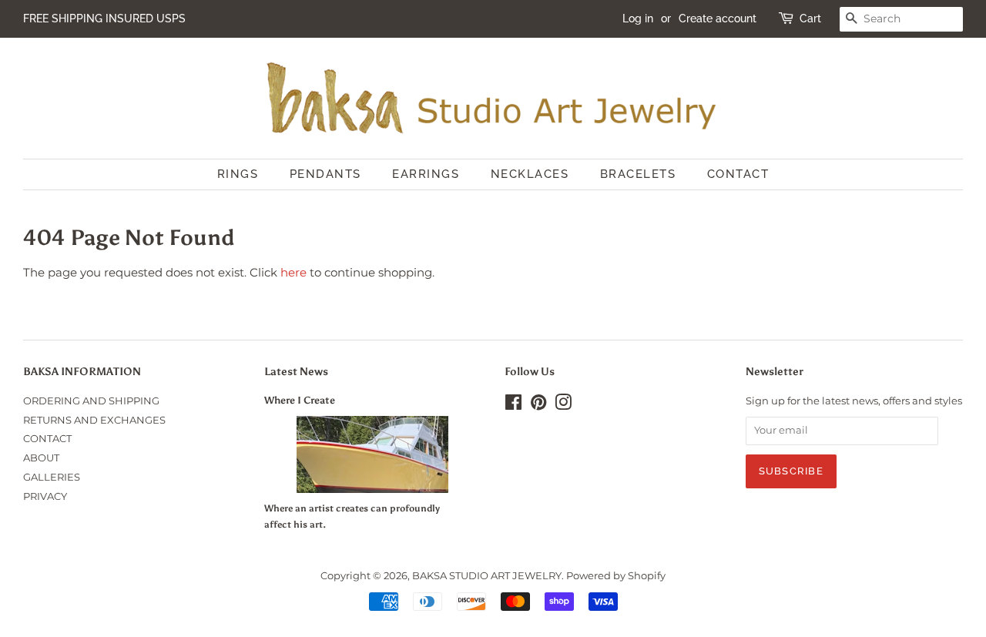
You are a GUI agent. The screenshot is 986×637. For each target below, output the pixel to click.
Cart (810, 18)
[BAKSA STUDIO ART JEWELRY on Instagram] (563, 405)
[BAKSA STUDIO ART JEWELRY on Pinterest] (538, 405)
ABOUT (41, 458)
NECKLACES (530, 174)
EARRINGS (425, 174)
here (293, 272)
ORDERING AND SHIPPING (91, 401)
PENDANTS (325, 174)
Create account (717, 18)
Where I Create (299, 400)
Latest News (296, 371)
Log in (637, 18)
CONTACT (738, 174)
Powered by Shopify (616, 576)
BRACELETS (638, 174)
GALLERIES (51, 477)
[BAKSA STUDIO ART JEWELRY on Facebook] (513, 405)
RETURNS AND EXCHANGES (94, 420)
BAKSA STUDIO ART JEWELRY (487, 576)
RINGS (238, 174)
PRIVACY (45, 496)
